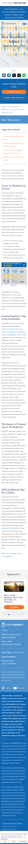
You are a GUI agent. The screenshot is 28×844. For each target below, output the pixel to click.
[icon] (3, 688)
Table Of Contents (11, 129)
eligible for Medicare (13, 508)
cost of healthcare (14, 303)
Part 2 (9, 553)
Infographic (8, 556)
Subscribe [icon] (21, 688)
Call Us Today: (14, 3)
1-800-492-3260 (18, 652)
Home (4, 106)
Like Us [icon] (8, 688)
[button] (4, 75)
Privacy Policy (5, 826)
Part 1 (4, 553)
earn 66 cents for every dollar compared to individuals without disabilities (13, 332)
